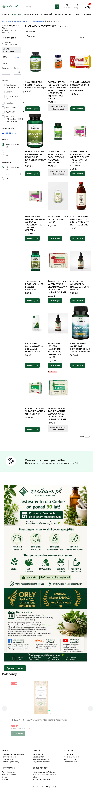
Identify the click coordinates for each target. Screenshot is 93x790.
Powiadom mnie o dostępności (58, 107)
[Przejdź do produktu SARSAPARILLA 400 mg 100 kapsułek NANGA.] (58, 196)
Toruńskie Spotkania (41, 779)
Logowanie (68, 754)
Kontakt (5, 779)
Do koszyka (32, 109)
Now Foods (11, 108)
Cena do (17, 68)
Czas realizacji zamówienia (13, 754)
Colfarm (9, 92)
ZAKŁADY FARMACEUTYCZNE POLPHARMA (14, 119)
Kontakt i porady (9, 774)
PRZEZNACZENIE (37, 21)
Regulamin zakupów (41, 762)
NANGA (9, 103)
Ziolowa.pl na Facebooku (43, 774)
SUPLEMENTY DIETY (21, 21)
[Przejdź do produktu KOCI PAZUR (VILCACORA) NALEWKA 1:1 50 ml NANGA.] (80, 261)
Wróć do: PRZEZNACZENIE (11, 43)
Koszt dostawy (8, 759)
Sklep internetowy (43, 787)
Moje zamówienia (71, 757)
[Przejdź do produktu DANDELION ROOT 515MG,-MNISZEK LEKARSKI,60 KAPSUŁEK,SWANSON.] (35, 131)
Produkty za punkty (10, 772)
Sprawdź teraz (15, 668)
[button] (57, 6)
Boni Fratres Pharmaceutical (12, 86)
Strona (82, 37)
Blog (35, 777)
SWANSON (11, 112)
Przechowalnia (70, 759)
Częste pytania (39, 757)
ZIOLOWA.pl (6, 21)
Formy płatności (9, 757)
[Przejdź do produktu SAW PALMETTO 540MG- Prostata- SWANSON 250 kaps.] (35, 62)
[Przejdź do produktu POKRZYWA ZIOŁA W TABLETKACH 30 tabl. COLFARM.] (35, 388)
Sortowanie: (30, 31)
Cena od (5, 68)
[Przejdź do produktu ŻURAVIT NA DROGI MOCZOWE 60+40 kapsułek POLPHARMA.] (80, 62)
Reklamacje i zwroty (10, 762)
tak (7, 151)
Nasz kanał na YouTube (43, 772)
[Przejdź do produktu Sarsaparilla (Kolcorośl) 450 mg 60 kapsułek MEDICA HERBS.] (35, 323)
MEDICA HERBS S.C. (13, 97)
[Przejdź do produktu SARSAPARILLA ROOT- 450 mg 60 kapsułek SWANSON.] (35, 261)
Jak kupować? (39, 754)
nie (7, 156)
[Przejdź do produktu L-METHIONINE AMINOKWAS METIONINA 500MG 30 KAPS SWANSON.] (80, 323)
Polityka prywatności (41, 759)
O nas (4, 777)
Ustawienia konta (71, 762)
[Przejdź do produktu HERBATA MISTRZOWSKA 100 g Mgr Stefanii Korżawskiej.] (41, 699)
